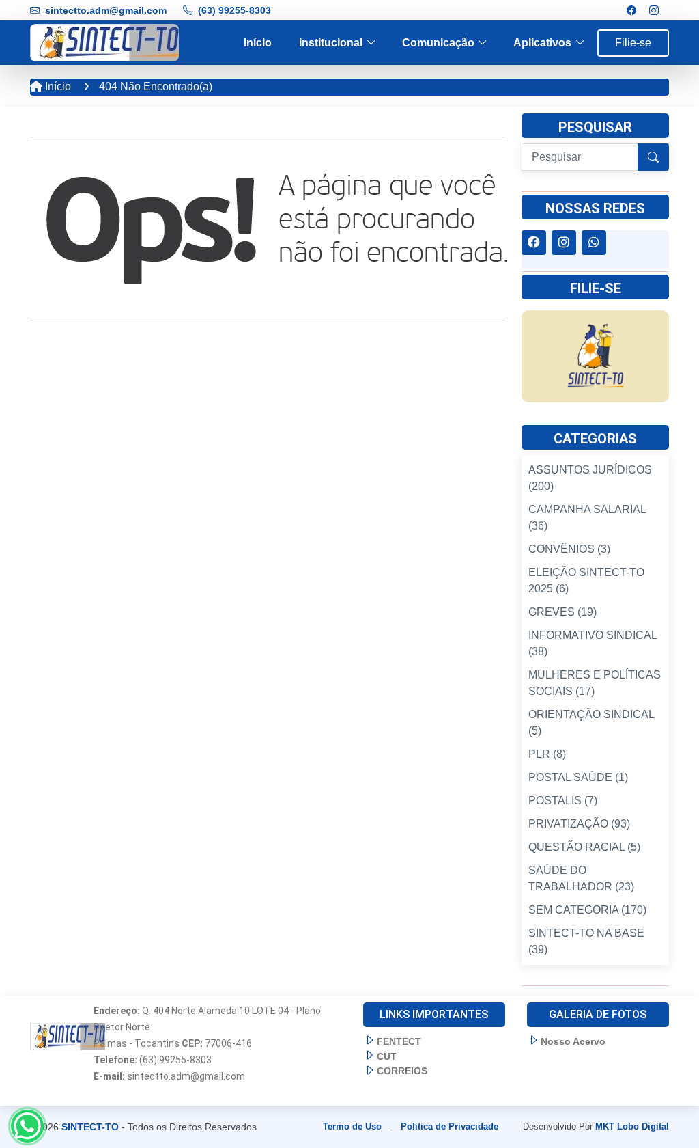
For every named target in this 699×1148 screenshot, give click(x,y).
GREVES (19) (562, 612)
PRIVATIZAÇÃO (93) (579, 824)
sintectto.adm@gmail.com (106, 10)
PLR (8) (547, 754)
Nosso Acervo (573, 1041)
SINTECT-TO (90, 1126)
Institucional (330, 43)
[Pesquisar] (653, 157)
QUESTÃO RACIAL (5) (584, 847)
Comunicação (438, 43)
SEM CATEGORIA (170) (587, 910)
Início (258, 43)
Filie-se (633, 43)
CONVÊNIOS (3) (569, 549)
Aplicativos (542, 43)
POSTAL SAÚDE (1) (578, 777)
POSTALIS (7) (562, 800)
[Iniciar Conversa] (27, 1126)
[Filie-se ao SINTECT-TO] (595, 355)
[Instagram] (654, 10)
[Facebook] (631, 10)
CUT (387, 1056)
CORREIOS (402, 1071)
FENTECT (399, 1041)
